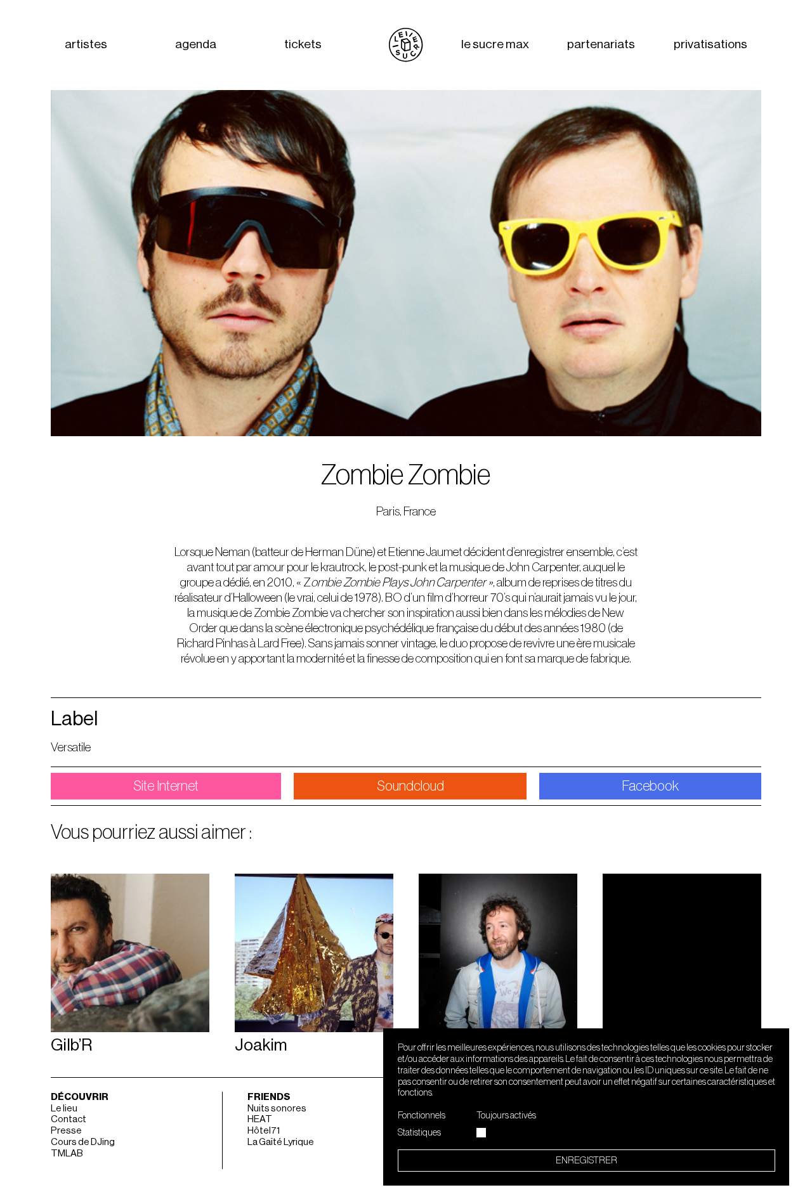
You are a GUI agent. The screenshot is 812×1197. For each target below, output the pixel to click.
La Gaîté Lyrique (280, 1142)
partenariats (601, 45)
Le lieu (64, 1108)
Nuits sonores (276, 1108)
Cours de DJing (83, 1142)
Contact (68, 1119)
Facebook (650, 786)
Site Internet (166, 786)
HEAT (259, 1119)
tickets (303, 45)
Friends (269, 1097)
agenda (195, 45)
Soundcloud (410, 786)
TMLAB (67, 1153)
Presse (66, 1131)
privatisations (710, 45)
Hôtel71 (263, 1131)
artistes (86, 45)
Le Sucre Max (495, 45)
